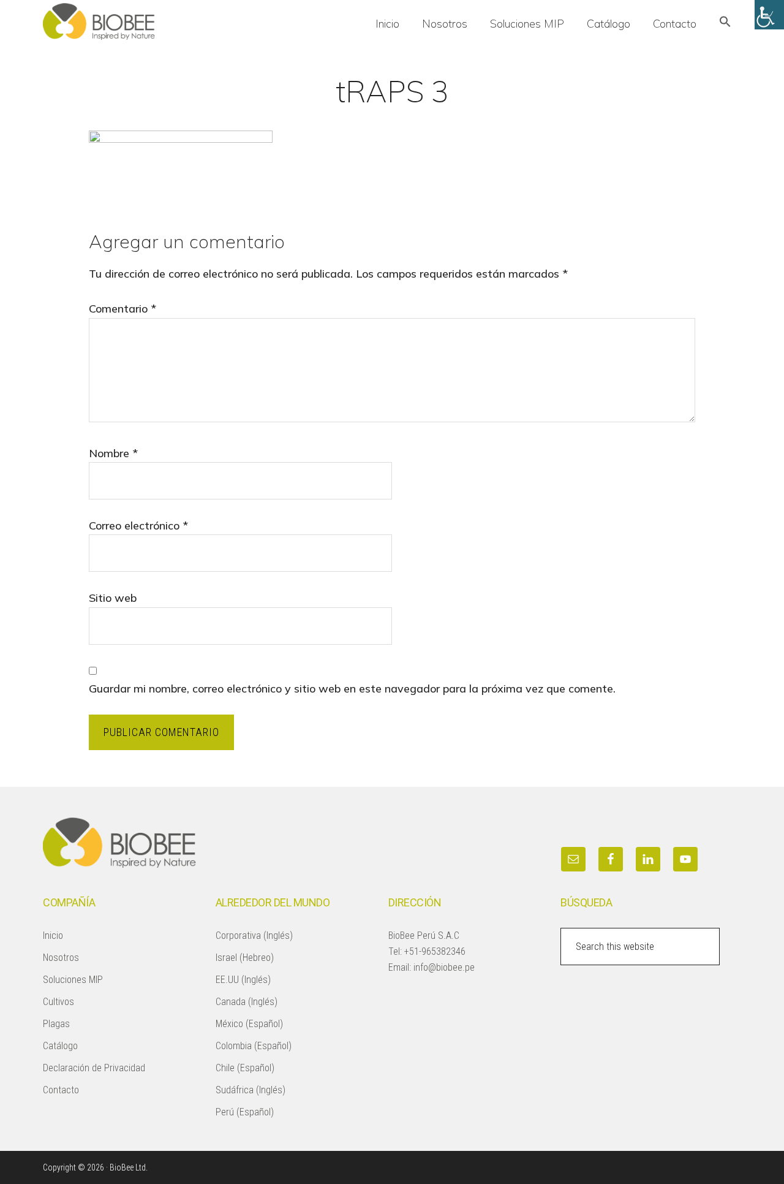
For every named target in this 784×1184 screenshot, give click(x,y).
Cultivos (58, 1002)
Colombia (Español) (254, 1046)
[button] (725, 23)
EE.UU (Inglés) (243, 979)
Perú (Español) (245, 1112)
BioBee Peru (135, 21)
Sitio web (113, 598)
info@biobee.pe (444, 967)
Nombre (113, 453)
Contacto (61, 1090)
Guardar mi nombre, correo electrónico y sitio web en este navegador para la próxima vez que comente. (352, 688)
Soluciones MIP (73, 979)
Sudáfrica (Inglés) (250, 1090)
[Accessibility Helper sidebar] (769, 14)
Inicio (53, 935)
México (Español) (249, 1024)
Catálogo (60, 1046)
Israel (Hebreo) (245, 957)
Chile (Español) (245, 1068)
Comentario (122, 309)
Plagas (56, 1024)
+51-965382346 (435, 951)
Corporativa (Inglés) (254, 935)
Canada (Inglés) (246, 1002)
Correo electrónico (138, 525)
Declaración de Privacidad (94, 1068)
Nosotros (61, 957)
